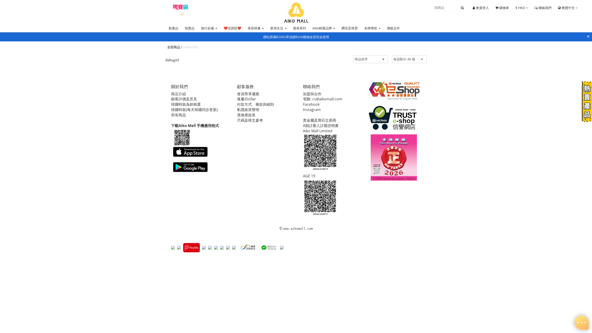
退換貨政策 (246, 114)
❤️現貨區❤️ (232, 28)
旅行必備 (208, 28)
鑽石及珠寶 (350, 28)
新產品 (173, 28)
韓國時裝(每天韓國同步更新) (194, 109)
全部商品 (173, 47)
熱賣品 (189, 28)
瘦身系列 (299, 28)
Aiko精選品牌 (322, 28)
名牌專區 (371, 28)
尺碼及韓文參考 (250, 120)
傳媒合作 (393, 28)
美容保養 (255, 28)
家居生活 (277, 28)
